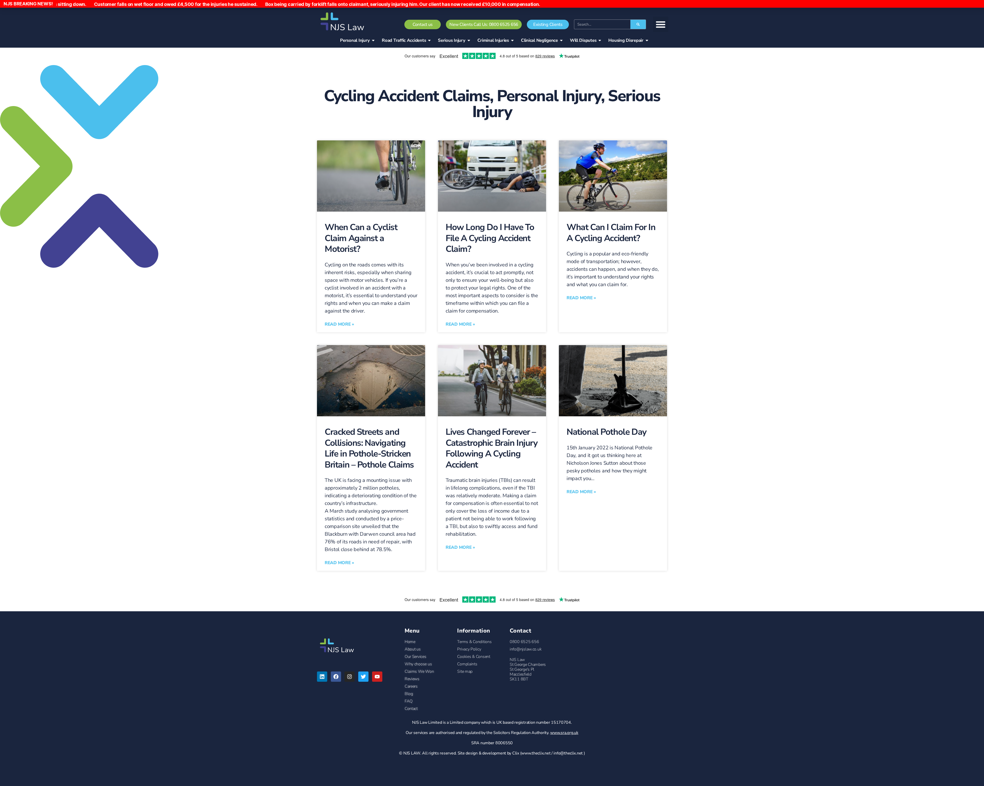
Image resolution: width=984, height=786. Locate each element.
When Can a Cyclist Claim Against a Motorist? (361, 238)
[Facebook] (336, 676)
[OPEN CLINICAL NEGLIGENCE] (561, 40)
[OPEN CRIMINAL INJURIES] (512, 40)
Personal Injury (549, 96)
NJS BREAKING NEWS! (28, 3)
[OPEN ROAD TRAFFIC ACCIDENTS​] (429, 40)
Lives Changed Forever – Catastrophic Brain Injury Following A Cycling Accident (492, 448)
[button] (660, 24)
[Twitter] (363, 676)
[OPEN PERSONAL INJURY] (373, 40)
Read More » (339, 324)
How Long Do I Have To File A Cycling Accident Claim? (490, 238)
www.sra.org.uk (564, 733)
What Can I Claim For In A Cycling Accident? (611, 232)
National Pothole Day (607, 432)
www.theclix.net (535, 753)
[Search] (638, 24)
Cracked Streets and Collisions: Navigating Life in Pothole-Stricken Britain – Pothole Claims (369, 448)
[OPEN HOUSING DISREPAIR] (647, 40)
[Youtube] (377, 676)
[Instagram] (349, 676)
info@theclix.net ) (569, 753)
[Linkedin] (322, 676)
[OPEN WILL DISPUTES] (600, 40)
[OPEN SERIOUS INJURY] (469, 40)
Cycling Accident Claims (407, 96)
